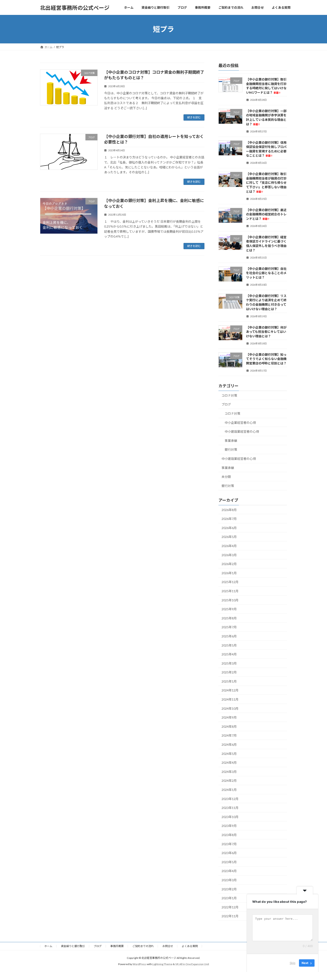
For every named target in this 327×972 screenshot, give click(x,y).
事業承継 (231, 441)
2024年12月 (230, 690)
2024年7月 (229, 736)
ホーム (48, 946)
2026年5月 (229, 537)
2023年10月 (230, 817)
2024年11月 (230, 699)
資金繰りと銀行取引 (73, 946)
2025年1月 (229, 681)
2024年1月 (229, 790)
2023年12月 (230, 799)
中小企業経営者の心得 (240, 422)
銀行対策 (231, 450)
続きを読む (194, 117)
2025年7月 (229, 627)
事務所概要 (117, 946)
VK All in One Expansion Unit (192, 964)
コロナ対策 (229, 395)
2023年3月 (229, 880)
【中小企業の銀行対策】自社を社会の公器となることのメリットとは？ (266, 273)
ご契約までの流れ (143, 946)
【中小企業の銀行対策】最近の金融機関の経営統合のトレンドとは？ (266, 214)
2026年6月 (229, 528)
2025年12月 (230, 582)
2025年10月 (230, 600)
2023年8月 (229, 835)
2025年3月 (229, 663)
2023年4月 (229, 871)
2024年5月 (229, 754)
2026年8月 (229, 510)
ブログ (226, 404)
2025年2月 (229, 672)
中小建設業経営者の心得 (242, 431)
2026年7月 (229, 519)
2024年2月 (229, 781)
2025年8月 (229, 618)
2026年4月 (229, 546)
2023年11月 (230, 808)
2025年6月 (229, 636)
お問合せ (167, 946)
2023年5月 (229, 862)
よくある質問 (190, 946)
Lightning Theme (162, 964)
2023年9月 (229, 826)
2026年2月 (229, 564)
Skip (292, 963)
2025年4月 (229, 654)
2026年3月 (229, 555)
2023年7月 (229, 844)
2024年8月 (229, 726)
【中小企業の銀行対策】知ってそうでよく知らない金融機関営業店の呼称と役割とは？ (266, 359)
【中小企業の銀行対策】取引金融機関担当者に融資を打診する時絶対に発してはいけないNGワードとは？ (266, 85)
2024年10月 (230, 708)
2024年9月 (229, 717)
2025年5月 (229, 645)
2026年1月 (229, 573)
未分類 (226, 477)
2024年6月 (229, 744)
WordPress (139, 964)
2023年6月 (229, 853)
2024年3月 (229, 772)
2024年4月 (229, 762)
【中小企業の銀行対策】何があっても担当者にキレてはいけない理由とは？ (266, 331)
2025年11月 (230, 591)
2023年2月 (229, 889)
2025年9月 (229, 609)
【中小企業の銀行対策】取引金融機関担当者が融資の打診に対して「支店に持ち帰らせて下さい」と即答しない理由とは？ (266, 182)
